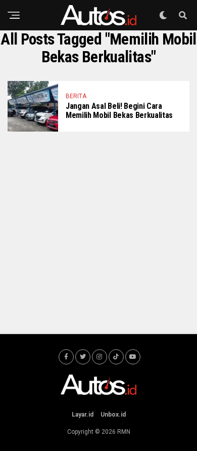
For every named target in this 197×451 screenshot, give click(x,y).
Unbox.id (113, 414)
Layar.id (82, 414)
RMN (123, 431)
